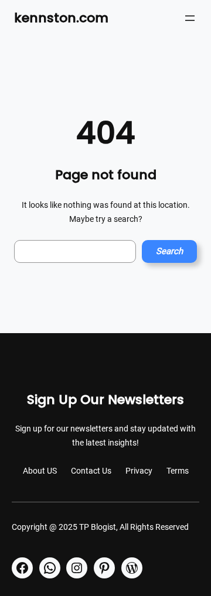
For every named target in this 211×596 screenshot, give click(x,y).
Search (169, 251)
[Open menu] (190, 18)
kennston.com (61, 18)
